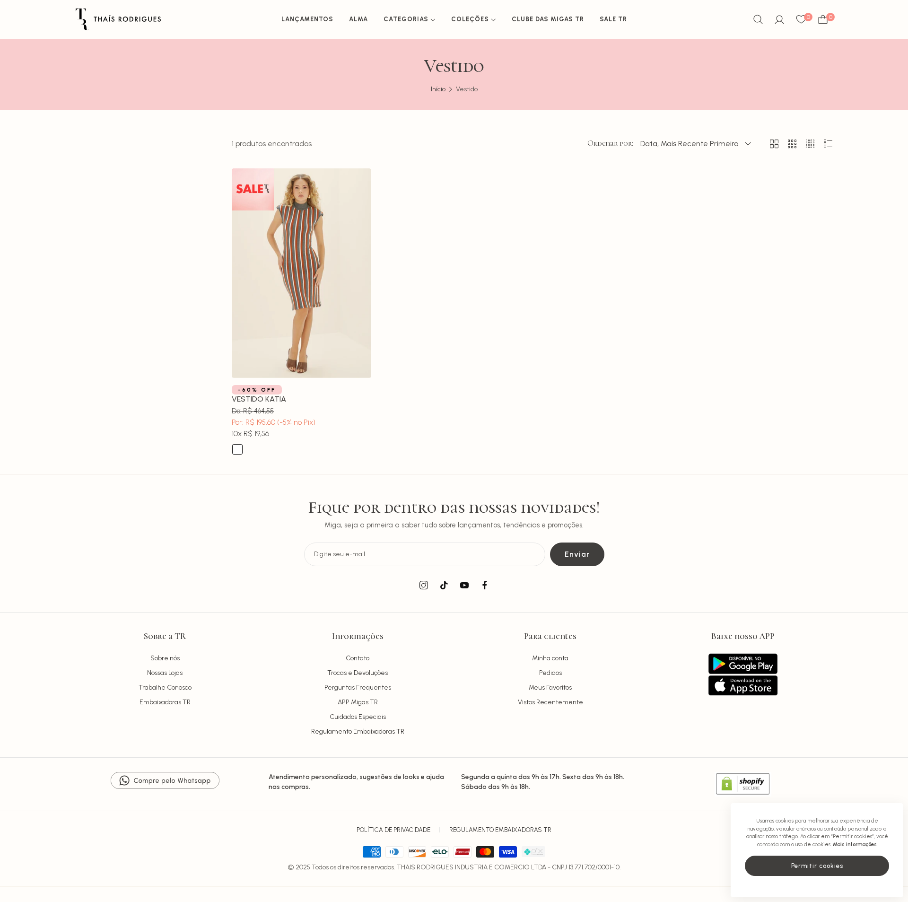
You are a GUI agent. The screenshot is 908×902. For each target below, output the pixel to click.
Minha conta (550, 658)
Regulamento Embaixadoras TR (357, 731)
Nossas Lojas (165, 673)
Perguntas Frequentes (357, 687)
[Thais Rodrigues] (118, 19)
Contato (357, 658)
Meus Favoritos (550, 687)
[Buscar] (758, 19)
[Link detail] (423, 585)
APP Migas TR (358, 702)
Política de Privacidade (393, 829)
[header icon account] (779, 19)
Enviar (577, 554)
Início (438, 89)
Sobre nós (165, 658)
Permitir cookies (817, 865)
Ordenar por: (610, 143)
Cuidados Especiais (358, 717)
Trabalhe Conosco (165, 687)
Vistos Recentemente (550, 702)
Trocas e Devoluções (357, 673)
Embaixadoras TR (165, 702)
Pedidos (550, 673)
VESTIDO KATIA (259, 398)
